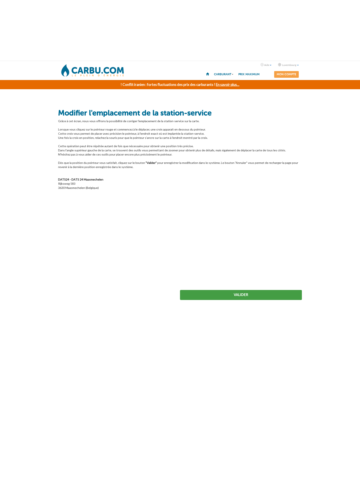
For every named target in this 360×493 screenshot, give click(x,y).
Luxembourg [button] (289, 64)
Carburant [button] (222, 74)
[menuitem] (207, 74)
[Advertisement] (180, 30)
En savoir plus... (227, 84)
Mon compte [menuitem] (286, 74)
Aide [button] (266, 64)
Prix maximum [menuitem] (249, 74)
